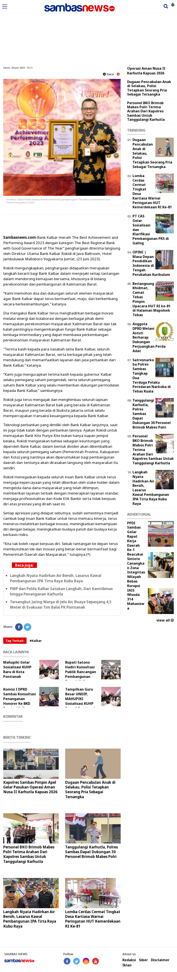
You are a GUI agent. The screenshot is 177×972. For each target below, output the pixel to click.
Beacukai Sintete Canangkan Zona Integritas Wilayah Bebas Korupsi (136, 570)
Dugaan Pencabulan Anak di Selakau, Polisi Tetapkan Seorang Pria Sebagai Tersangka (90, 789)
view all (163, 620)
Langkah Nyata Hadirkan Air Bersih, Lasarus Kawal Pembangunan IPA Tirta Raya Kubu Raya (29, 918)
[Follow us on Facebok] (67, 961)
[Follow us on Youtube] (95, 961)
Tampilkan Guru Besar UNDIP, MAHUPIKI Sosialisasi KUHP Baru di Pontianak (80, 699)
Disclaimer (160, 960)
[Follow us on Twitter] (76, 961)
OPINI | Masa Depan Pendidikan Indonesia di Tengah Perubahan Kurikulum (151, 263)
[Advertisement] (88, 33)
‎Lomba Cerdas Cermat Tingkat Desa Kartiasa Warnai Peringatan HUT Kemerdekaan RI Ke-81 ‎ (92, 918)
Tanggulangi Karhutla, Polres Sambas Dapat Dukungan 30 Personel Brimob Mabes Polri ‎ (91, 852)
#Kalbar (36, 641)
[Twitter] (27, 627)
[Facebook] (19, 627)
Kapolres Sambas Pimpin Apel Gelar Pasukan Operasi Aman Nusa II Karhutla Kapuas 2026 (30, 787)
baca (110, 74)
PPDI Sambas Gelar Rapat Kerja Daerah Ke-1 (134, 536)
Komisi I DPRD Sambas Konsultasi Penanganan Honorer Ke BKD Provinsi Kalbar (19, 699)
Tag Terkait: (14, 641)
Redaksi (129, 960)
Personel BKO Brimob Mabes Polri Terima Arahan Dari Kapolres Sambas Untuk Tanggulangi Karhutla (28, 854)
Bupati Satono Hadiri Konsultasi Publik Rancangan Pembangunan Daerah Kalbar (80, 672)
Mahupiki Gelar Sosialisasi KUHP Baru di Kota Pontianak (17, 669)
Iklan (126, 965)
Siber (143, 960)
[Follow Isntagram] (86, 961)
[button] (173, 3)
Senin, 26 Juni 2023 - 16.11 (18, 67)
